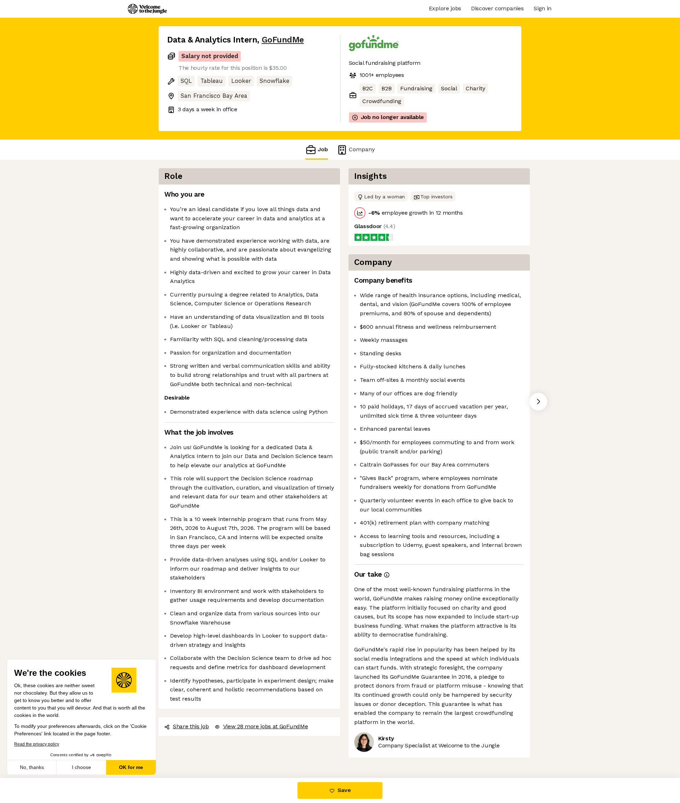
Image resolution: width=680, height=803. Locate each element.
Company (362, 149)
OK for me (131, 767)
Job (323, 149)
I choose (81, 767)
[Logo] (147, 9)
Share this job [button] (191, 726)
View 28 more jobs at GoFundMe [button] (265, 726)
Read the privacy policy (36, 744)
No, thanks (32, 767)
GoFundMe (283, 40)
